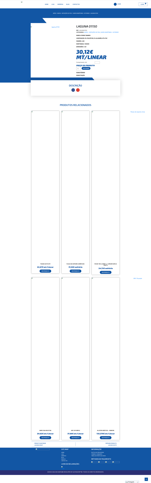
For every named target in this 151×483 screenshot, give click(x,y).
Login (119, 4)
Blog (67, 4)
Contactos (76, 4)
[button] (45, 271)
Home (46, 4)
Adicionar (86, 68)
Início (54, 13)
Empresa (60, 4)
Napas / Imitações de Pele (64, 13)
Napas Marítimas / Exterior (81, 13)
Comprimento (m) (81, 62)
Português (131, 482)
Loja (53, 4)
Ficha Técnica (80, 72)
